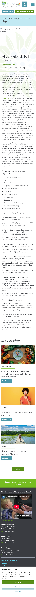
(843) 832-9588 (7, 542)
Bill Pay (24, 4)
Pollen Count (5, 563)
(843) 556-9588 (7, 554)
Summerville (6, 536)
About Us (4, 566)
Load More (18, 469)
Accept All (18, 582)
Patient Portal (8, 11)
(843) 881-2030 (7, 531)
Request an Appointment (24, 11)
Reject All (18, 591)
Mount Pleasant (7, 525)
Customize (18, 586)
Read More (5, 381)
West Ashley (6, 548)
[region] (18, 582)
